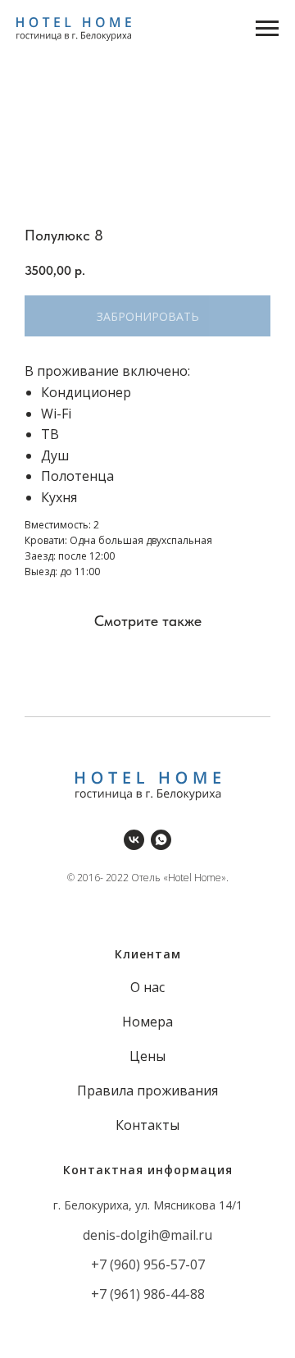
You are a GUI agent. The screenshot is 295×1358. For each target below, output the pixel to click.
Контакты (147, 1125)
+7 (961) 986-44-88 (148, 1294)
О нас (147, 987)
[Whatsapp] (161, 840)
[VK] (134, 840)
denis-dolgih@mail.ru (147, 1235)
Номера (147, 1022)
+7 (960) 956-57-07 (148, 1264)
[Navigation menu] (267, 29)
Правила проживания (147, 1090)
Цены (147, 1056)
